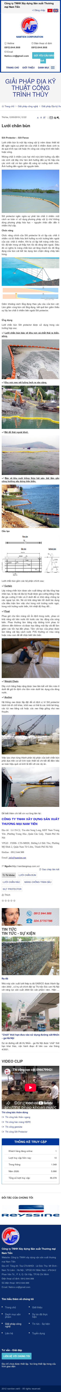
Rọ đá (5, 978)
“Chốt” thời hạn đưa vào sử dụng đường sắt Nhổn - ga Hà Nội (30, 1036)
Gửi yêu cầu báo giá (44, 58)
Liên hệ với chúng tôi (16, 1356)
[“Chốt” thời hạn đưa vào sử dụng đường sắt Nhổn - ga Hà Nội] (30, 1011)
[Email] (51, 117)
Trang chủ (12, 67)
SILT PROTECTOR (12, 889)
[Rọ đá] (30, 955)
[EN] (55, 10)
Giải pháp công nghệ (28, 106)
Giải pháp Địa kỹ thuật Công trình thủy (30, 87)
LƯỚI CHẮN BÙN (27, 875)
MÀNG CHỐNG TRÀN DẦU (37, 882)
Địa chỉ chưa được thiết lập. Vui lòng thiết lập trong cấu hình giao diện (29, 1365)
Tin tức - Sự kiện (18, 933)
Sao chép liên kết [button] (50, 869)
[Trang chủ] (29, 25)
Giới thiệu (28, 67)
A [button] (38, 117)
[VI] (50, 10)
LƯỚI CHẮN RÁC (11, 882)
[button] (55, 117)
